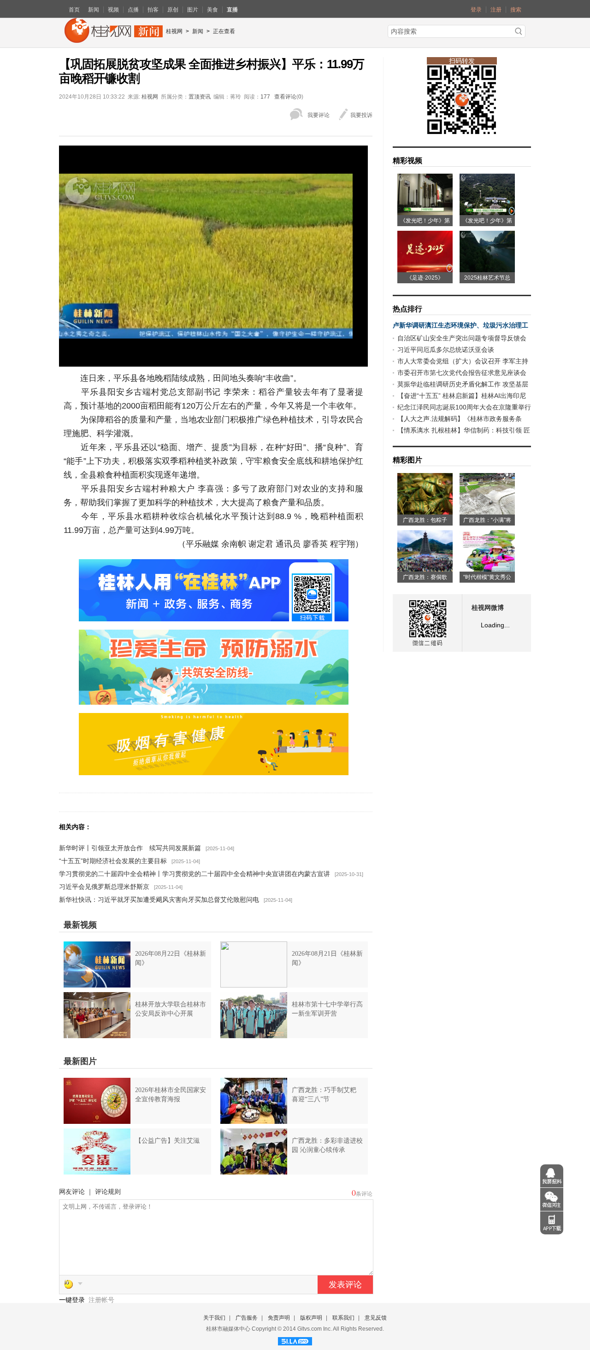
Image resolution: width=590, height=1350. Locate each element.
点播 (133, 9)
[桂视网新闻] (114, 39)
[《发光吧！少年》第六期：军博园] (425, 212)
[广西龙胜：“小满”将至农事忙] (487, 511)
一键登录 (73, 1299)
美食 (212, 9)
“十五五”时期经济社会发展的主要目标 (113, 861)
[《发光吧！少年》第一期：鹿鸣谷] (487, 212)
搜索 (515, 9)
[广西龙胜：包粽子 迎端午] (425, 511)
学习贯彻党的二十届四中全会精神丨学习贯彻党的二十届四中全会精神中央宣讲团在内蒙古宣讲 (194, 873)
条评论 (364, 1194)
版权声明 (311, 1318)
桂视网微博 (488, 607)
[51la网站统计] (295, 1340)
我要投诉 (361, 115)
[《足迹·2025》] (425, 269)
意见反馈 (376, 1318)
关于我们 (214, 1318)
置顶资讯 (200, 97)
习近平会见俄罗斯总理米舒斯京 (104, 886)
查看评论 (285, 97)
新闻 (93, 9)
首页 (74, 9)
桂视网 (174, 31)
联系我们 (343, 1318)
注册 (496, 9)
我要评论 (318, 115)
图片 (192, 9)
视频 (113, 9)
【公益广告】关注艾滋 (167, 1140)
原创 (172, 9)
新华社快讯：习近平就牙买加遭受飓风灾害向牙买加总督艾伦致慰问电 (159, 899)
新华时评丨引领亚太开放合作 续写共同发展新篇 (130, 848)
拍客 (153, 9)
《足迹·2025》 (425, 278)
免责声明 (279, 1318)
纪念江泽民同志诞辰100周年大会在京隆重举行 (464, 407)
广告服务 (247, 1318)
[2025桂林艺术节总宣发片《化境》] (487, 269)
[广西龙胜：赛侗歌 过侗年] (425, 568)
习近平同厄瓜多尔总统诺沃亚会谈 (445, 349)
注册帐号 (101, 1299)
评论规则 (108, 1191)
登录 (476, 9)
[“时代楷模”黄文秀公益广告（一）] (487, 568)
